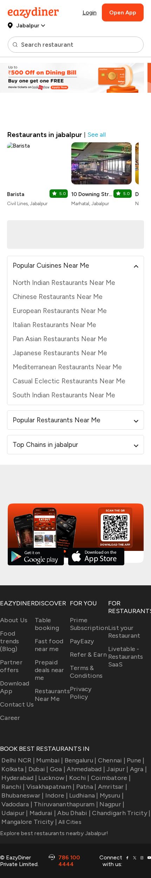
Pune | (136, 760)
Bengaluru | (80, 760)
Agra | (138, 769)
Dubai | (38, 769)
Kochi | (79, 778)
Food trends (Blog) (9, 641)
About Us (13, 620)
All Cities (69, 822)
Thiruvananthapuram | (66, 804)
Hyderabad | (19, 778)
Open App (122, 12)
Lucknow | (52, 778)
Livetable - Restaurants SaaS (125, 656)
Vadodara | (16, 804)
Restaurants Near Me (52, 695)
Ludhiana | (83, 795)
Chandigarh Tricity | (121, 813)
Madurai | (42, 813)
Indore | (56, 795)
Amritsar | (112, 787)
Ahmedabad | (86, 769)
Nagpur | (111, 804)
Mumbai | (49, 760)
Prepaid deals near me (49, 670)
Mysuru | (112, 795)
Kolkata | (14, 769)
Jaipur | (117, 769)
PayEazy (82, 641)
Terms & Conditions (86, 671)
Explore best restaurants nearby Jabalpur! (54, 833)
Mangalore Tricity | (29, 822)
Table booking (47, 624)
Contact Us (17, 704)
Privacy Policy (81, 693)
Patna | (86, 787)
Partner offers (11, 666)
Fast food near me (49, 645)
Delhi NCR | (18, 760)
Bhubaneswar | (22, 795)
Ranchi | (13, 787)
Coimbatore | (111, 778)
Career (10, 718)
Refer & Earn (88, 654)
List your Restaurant (124, 631)
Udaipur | (14, 813)
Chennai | (111, 760)
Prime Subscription (89, 624)
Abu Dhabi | (74, 813)
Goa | (57, 769)
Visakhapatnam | (50, 787)
